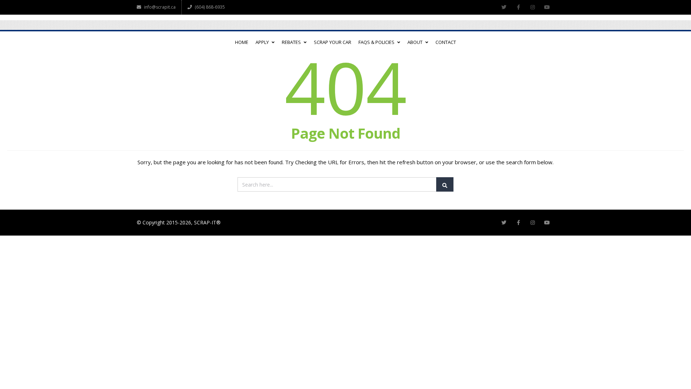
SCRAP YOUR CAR (332, 42)
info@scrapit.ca (160, 7)
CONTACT (445, 42)
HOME (241, 42)
